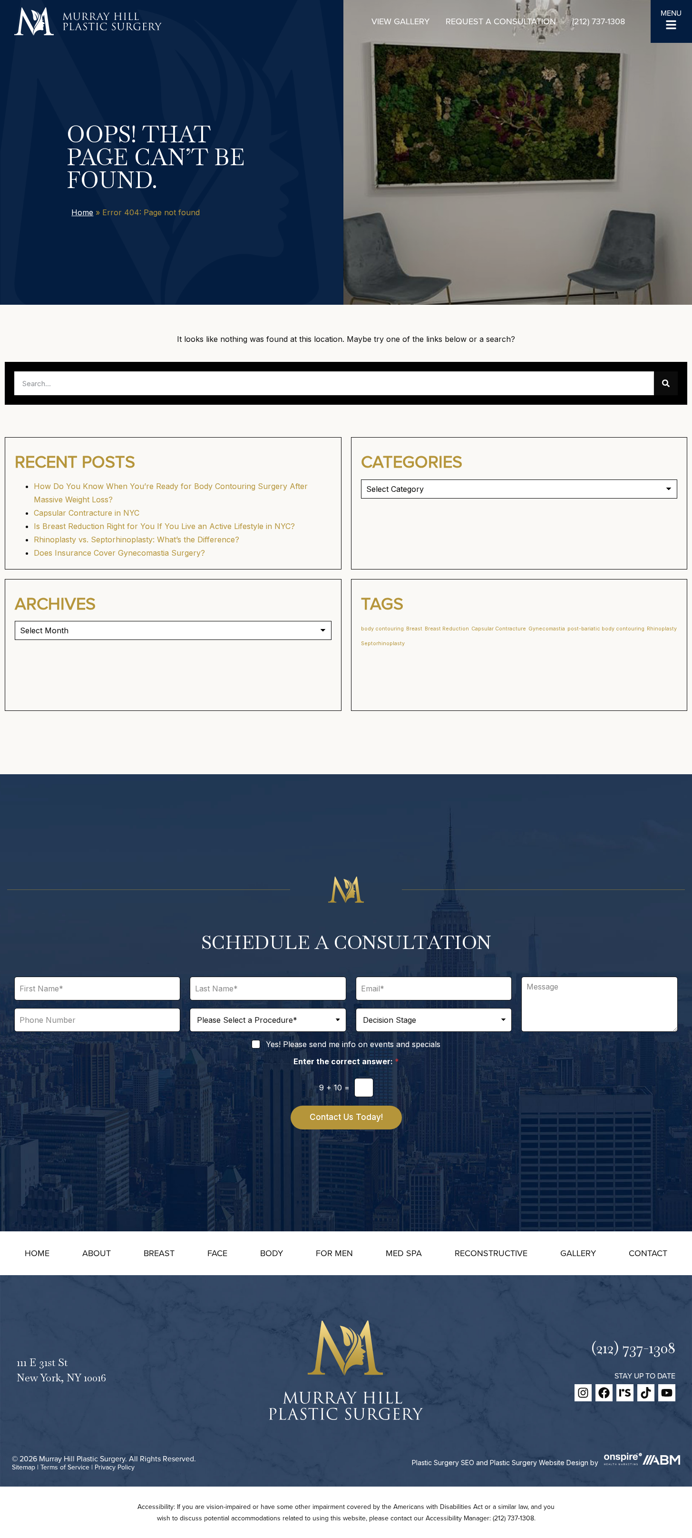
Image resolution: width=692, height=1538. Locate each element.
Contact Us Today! (346, 1117)
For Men (334, 1253)
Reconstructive (491, 1253)
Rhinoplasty (662, 629)
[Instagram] (583, 1392)
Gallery (578, 1253)
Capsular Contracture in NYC (86, 513)
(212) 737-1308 (598, 21)
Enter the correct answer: (346, 1061)
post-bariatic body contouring (605, 629)
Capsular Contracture (498, 629)
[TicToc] (645, 1392)
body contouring (382, 629)
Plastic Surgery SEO (443, 1462)
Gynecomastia (546, 629)
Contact (648, 1253)
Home (82, 212)
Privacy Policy (115, 1467)
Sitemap (23, 1467)
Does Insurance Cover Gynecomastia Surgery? (119, 553)
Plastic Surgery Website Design (539, 1462)
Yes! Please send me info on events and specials (353, 1044)
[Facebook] (604, 1392)
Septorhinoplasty (383, 643)
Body (271, 1253)
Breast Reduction (447, 629)
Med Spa (404, 1253)
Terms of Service (64, 1467)
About (96, 1253)
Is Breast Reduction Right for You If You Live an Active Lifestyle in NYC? (164, 526)
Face (217, 1253)
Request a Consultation (501, 21)
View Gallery (400, 21)
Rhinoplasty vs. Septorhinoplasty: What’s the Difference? (136, 539)
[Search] (666, 383)
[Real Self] (625, 1392)
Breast (414, 629)
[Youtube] (666, 1392)
